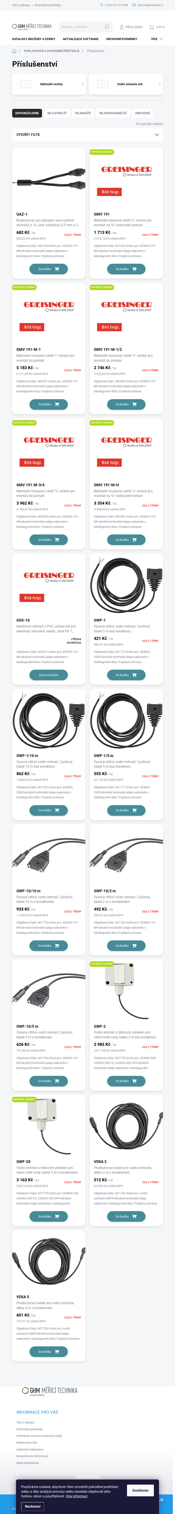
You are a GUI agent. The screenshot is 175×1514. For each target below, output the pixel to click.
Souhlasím (140, 1490)
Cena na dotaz (48, 675)
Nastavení (32, 1506)
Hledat (106, 27)
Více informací (77, 1496)
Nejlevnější (57, 113)
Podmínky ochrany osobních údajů (39, 1436)
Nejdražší (83, 113)
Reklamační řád (26, 1442)
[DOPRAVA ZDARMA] (126, 181)
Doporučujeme (27, 113)
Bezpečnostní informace (32, 1456)
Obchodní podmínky (47, 5)
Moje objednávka (27, 1463)
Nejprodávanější (113, 113)
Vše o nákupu (21, 5)
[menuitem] (35, 39)
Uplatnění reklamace (29, 1449)
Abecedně (142, 113)
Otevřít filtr (28, 135)
